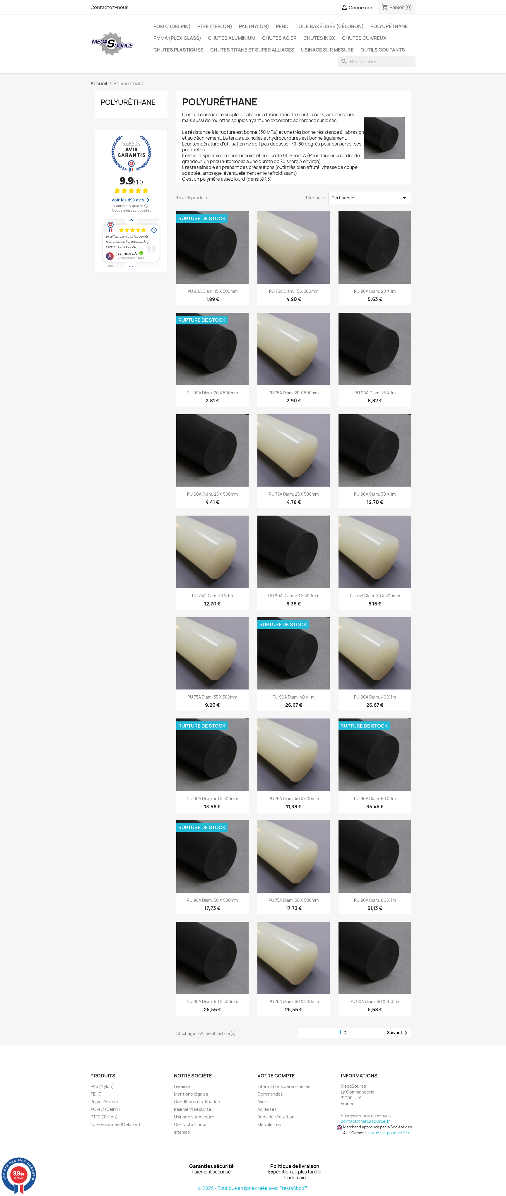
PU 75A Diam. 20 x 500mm (294, 393)
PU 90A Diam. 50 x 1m (375, 798)
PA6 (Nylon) (254, 26)
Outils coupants (382, 50)
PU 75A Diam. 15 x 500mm (293, 291)
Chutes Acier (279, 38)
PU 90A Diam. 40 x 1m (293, 697)
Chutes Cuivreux (364, 38)
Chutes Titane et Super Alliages (252, 50)
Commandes (270, 1094)
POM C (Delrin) (172, 26)
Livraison (183, 1086)
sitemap (182, 1132)
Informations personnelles (283, 1086)
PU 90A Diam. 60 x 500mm (212, 1001)
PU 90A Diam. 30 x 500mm (293, 595)
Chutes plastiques (178, 50)
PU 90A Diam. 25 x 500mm (212, 494)
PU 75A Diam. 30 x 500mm (375, 595)
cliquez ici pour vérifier (388, 1132)
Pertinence (370, 197)
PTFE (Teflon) (214, 26)
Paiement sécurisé (192, 1109)
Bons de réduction (276, 1117)
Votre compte (276, 1075)
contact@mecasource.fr (365, 1121)
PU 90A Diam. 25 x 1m (375, 393)
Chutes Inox (319, 38)
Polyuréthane (389, 26)
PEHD (282, 26)
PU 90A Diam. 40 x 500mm (212, 798)
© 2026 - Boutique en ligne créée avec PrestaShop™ (253, 1188)
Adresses (267, 1109)
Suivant (398, 1032)
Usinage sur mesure (327, 50)
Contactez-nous (109, 7)
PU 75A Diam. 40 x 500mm (294, 798)
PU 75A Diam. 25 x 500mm (294, 494)
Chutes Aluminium (231, 38)
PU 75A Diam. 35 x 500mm (212, 697)
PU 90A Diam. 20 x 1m (375, 291)
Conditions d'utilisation (197, 1101)
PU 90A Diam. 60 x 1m (375, 900)
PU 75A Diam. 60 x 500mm (294, 1001)
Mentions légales (191, 1094)
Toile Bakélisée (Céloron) (329, 26)
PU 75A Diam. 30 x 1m (212, 595)
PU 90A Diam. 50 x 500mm (212, 900)
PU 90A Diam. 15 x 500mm (212, 291)
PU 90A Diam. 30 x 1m (375, 494)
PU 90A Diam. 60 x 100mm (375, 1001)
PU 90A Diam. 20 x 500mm (212, 393)
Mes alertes (269, 1124)
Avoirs (263, 1101)
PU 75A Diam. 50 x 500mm (294, 900)
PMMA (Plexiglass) (177, 38)
